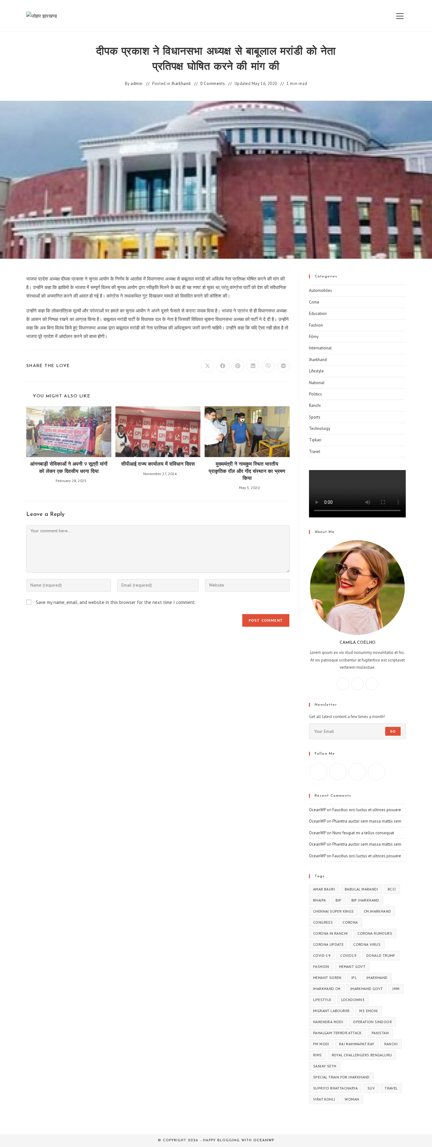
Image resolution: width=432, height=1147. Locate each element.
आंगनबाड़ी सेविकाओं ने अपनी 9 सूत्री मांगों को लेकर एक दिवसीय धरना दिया (69, 468)
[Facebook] (342, 684)
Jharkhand (181, 83)
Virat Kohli (324, 1099)
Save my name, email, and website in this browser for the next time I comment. (116, 602)
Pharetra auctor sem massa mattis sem (366, 821)
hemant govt (352, 966)
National (316, 382)
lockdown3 (353, 999)
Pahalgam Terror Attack (337, 1032)
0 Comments (212, 83)
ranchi (391, 1043)
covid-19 (321, 955)
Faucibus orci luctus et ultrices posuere (366, 809)
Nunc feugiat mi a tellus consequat (363, 833)
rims (317, 1055)
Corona (350, 922)
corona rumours (374, 933)
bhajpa (319, 900)
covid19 (348, 955)
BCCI (392, 889)
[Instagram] (357, 684)
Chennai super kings (333, 911)
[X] (372, 684)
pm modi (321, 1043)
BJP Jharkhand (365, 900)
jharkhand (377, 977)
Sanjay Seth (324, 1066)
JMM (395, 988)
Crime (314, 302)
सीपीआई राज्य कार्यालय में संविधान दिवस (158, 464)
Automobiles (320, 290)
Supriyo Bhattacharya (335, 1088)
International (320, 348)
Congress (323, 922)
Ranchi (315, 405)
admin (137, 83)
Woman (352, 1099)
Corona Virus (366, 944)
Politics (315, 394)
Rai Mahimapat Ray (356, 1043)
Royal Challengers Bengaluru (362, 1055)
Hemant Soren (327, 977)
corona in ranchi (330, 933)
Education (318, 313)
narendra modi (328, 1021)
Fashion (316, 325)
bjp (338, 900)
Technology (319, 428)
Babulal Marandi (361, 889)
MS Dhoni (368, 1010)
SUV (371, 1088)
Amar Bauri (324, 889)
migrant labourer (331, 1010)
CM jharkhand (377, 911)
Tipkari (315, 440)
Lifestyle (316, 371)
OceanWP (317, 809)
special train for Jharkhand (341, 1077)
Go (393, 731)
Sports (314, 417)
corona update (328, 944)
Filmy (313, 336)
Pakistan (380, 1032)
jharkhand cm (327, 988)
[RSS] (376, 771)
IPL (354, 977)
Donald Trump (380, 955)
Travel (314, 451)
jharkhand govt (366, 988)
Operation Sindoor (372, 1021)
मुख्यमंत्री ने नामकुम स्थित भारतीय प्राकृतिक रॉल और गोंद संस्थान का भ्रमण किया (247, 471)
